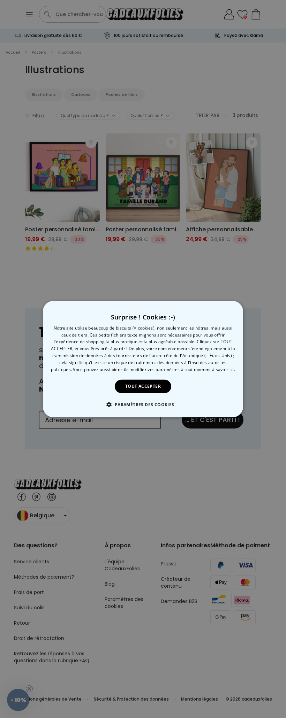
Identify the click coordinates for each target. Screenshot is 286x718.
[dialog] (143, 359)
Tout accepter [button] (143, 386)
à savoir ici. (223, 369)
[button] (143, 404)
